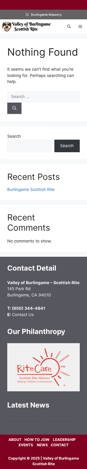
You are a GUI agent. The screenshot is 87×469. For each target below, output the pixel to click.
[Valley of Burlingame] (26, 26)
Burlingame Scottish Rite (31, 189)
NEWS (42, 445)
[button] (69, 26)
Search (14, 136)
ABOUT (15, 439)
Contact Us (23, 314)
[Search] (14, 108)
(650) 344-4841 (28, 308)
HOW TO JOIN (36, 439)
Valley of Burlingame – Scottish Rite (43, 282)
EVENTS (26, 445)
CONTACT (60, 445)
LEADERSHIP (64, 439)
